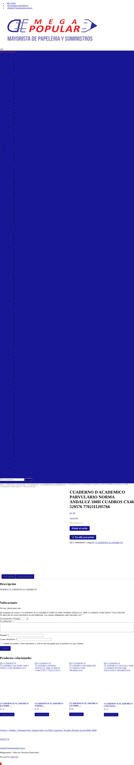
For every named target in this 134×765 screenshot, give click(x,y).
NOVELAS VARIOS (25, 157)
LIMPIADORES (23, 225)
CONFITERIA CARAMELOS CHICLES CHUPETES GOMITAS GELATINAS (50, 98)
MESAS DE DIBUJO (25, 416)
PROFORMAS (16, 463)
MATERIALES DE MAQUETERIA (31, 334)
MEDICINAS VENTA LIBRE (29, 192)
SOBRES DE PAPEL (25, 425)
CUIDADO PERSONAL (21, 176)
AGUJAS (20, 129)
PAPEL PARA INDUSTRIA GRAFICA (33, 449)
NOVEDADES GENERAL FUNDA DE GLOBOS (38, 138)
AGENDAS (21, 277)
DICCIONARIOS (23, 155)
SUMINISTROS (23, 472)
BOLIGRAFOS (22, 362)
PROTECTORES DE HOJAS (28, 265)
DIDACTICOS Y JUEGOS (22, 301)
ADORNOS (21, 61)
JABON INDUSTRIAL (26, 223)
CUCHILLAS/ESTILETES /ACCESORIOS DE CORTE (40, 407)
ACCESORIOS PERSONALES (24, 75)
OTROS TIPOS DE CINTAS (28, 120)
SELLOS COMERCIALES (27, 423)
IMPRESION (21, 470)
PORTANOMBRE (24, 421)
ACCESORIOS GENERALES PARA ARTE (35, 235)
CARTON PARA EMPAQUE (28, 435)
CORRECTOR (22, 404)
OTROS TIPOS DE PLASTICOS (30, 171)
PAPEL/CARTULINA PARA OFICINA (33, 454)
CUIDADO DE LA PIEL (26, 183)
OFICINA (14, 390)
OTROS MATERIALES (26, 381)
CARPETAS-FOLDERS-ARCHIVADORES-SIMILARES (35, 247)
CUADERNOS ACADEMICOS (29, 282)
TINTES (19, 197)
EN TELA (20, 244)
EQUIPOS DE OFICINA (26, 461)
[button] (109, 382)
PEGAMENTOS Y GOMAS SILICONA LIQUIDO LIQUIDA (42, 348)
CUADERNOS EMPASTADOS (29, 287)
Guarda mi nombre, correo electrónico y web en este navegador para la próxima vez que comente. (43, 643)
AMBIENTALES (23, 202)
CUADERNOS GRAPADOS (28, 291)
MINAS (19, 374)
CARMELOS (16, 108)
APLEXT (14, 757)
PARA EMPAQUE (24, 383)
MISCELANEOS (17, 378)
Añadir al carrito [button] (7, 714)
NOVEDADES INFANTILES (29, 388)
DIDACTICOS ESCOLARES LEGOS (32, 305)
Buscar (28, 480)
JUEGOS (20, 308)
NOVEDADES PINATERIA (28, 143)
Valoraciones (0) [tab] (25, 576)
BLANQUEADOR (24, 207)
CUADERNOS (17, 272)
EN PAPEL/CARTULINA (27, 242)
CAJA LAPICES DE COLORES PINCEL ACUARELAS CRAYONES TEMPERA (52, 312)
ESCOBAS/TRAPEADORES (28, 216)
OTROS (8, 456)
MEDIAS (20, 80)
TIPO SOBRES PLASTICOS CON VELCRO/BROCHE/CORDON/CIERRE (49, 270)
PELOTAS (20, 84)
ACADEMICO (22, 275)
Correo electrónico (8, 639)
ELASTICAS (21, 117)
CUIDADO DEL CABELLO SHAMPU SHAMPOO (38, 190)
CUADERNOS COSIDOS (27, 284)
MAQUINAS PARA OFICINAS (30, 414)
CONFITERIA (22, 96)
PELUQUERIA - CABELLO (28, 89)
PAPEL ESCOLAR (24, 447)
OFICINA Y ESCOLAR (15, 230)
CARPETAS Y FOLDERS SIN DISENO (33, 254)
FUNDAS (20, 169)
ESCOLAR (15, 310)
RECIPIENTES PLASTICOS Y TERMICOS (35, 174)
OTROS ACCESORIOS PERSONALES (33, 82)
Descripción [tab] (9, 576)
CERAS (19, 211)
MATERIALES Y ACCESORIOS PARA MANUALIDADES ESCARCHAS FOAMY (53, 338)
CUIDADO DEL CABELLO (28, 188)
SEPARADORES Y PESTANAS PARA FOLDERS (38, 268)
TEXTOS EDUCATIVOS (27, 162)
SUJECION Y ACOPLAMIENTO (30, 428)
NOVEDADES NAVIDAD (27, 65)
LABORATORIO (23, 320)
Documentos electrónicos (17, 5)
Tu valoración (6, 621)
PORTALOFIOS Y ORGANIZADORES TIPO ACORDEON (42, 263)
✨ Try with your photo (83, 537)
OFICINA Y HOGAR (19, 458)
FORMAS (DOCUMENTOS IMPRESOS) (34, 411)
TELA (18, 124)
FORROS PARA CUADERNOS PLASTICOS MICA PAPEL (42, 317)
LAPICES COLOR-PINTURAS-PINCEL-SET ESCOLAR (41, 322)
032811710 (4, 739)
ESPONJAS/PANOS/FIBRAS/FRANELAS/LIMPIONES (40, 218)
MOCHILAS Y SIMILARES (28, 341)
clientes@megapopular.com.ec (19, 8)
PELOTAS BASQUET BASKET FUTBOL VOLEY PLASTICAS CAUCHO (49, 87)
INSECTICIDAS (23, 221)
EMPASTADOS (23, 294)
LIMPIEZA (10, 164)
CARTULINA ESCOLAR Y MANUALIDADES (37, 440)
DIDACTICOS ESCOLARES (28, 303)
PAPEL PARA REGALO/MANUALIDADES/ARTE (38, 451)
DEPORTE (20, 77)
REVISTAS (21, 160)
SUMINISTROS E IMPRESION (24, 468)
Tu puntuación (6, 619)
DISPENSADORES (24, 214)
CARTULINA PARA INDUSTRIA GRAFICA (36, 442)
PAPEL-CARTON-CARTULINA (24, 432)
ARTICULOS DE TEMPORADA (19, 56)
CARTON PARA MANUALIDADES (32, 437)
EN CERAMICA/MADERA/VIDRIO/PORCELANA (39, 240)
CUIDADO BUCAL (25, 181)
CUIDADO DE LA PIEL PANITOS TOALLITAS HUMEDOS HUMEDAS (48, 185)
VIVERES (20, 105)
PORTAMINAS (22, 376)
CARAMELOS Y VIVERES (22, 101)
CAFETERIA (21, 94)
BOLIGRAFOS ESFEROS (27, 364)
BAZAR (9, 72)
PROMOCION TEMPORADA (29, 70)
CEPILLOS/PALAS (24, 209)
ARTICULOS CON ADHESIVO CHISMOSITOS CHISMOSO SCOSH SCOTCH (51, 397)
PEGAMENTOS (23, 343)
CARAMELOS (17, 91)
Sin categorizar (11, 475)
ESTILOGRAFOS (24, 369)
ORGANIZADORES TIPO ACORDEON (34, 258)
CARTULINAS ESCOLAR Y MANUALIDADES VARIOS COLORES (47, 444)
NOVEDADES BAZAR (21, 134)
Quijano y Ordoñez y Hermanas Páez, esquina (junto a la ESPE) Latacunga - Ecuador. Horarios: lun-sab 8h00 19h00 (48, 730)
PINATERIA (21, 68)
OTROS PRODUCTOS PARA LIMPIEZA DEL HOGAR (40, 228)
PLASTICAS (21, 122)
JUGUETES (15, 350)
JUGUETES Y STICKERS (22, 355)
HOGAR (14, 127)
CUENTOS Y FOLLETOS (27, 152)
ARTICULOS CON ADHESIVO (30, 395)
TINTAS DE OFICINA (26, 430)
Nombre (4, 635)
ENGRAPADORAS (24, 409)
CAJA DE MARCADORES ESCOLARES (34, 367)
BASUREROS (22, 204)
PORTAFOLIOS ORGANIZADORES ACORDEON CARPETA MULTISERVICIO (52, 261)
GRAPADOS (21, 296)
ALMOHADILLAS (24, 392)
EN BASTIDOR (23, 237)
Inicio (2, 484)
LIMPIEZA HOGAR (19, 200)
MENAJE (20, 131)
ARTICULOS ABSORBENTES (29, 178)
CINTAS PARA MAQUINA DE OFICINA (34, 402)
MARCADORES (23, 371)
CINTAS (14, 115)
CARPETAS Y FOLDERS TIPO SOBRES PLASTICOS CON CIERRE (46, 256)
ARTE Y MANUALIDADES (23, 232)
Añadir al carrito (80, 528)
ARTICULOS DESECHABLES (24, 167)
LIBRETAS (21, 298)
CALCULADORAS (24, 400)
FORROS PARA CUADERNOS (30, 315)
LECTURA (10, 148)
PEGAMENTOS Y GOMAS (28, 345)
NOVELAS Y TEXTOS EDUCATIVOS (27, 150)
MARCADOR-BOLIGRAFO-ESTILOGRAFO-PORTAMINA (37, 360)
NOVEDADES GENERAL (28, 136)
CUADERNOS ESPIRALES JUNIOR (32, 289)
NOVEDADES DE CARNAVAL (30, 63)
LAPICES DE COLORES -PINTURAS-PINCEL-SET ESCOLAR (44, 324)
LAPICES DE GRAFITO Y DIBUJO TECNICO (36, 327)
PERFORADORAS (24, 418)
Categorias (9, 145)
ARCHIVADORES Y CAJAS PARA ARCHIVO (36, 249)
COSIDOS (20, 280)
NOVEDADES (17, 385)
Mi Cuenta (11, 3)
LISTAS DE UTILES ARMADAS (30, 331)
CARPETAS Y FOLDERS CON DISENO (34, 251)
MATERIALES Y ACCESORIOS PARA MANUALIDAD (41, 336)
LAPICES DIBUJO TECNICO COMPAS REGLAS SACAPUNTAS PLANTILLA (51, 329)
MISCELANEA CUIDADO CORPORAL (34, 195)
